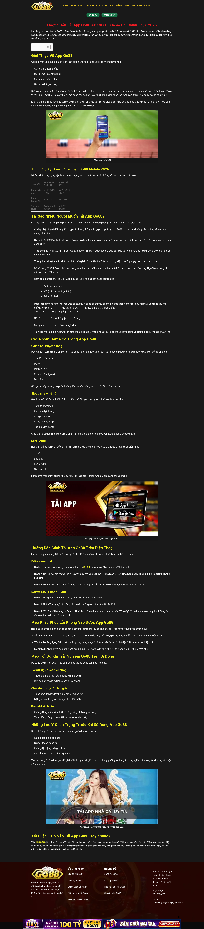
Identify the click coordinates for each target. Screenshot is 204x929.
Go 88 (86, 567)
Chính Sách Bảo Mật (77, 887)
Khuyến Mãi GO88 (112, 893)
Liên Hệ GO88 (74, 880)
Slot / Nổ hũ (116, 5)
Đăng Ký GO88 (111, 874)
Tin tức (147, 5)
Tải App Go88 (110, 880)
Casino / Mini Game (133, 5)
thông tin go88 (77, 5)
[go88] (45, 5)
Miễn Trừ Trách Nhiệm (78, 899)
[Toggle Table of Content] (47, 47)
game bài (103, 5)
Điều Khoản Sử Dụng (78, 893)
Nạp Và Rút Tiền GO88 (114, 887)
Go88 (65, 5)
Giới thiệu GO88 (75, 874)
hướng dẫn (91, 5)
